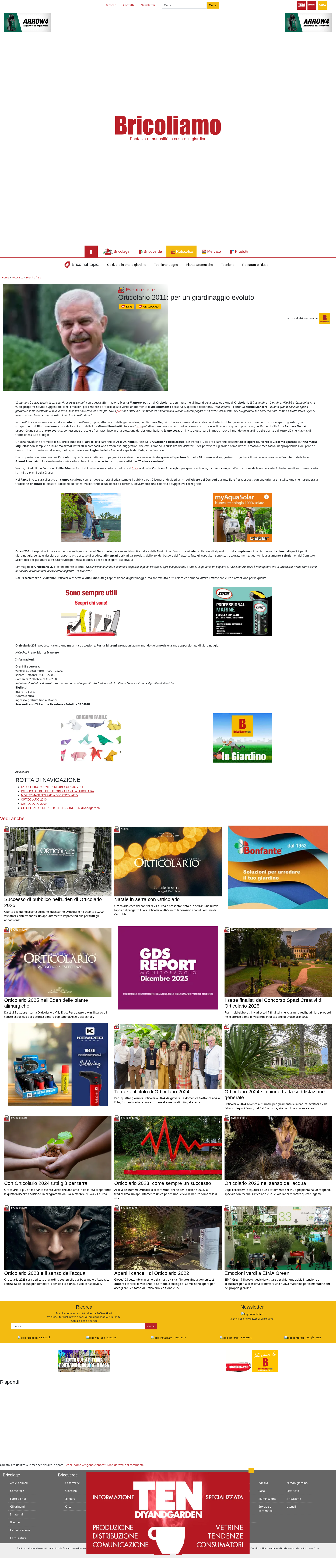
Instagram (179, 1337)
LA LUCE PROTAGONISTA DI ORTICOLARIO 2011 (52, 787)
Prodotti (230, 1475)
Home (5, 277)
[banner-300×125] (27, 22)
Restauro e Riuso (255, 265)
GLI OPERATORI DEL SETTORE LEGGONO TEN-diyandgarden (60, 808)
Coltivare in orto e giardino (126, 265)
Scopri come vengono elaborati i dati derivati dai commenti (104, 1465)
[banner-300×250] (91, 517)
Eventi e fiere (33, 277)
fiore (135, 468)
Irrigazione (293, 1499)
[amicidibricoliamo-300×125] (252, 1361)
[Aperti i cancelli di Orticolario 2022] (168, 1238)
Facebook (44, 1337)
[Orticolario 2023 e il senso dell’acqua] (57, 1238)
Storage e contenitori (265, 1509)
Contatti (128, 5)
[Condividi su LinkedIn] (6, 419)
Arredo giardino (297, 1483)
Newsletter (148, 5)
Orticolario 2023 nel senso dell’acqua (265, 1183)
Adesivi (263, 1483)
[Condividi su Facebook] (6, 403)
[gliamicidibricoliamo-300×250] (91, 611)
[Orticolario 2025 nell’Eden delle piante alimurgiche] (57, 962)
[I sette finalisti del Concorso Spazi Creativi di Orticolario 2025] (278, 962)
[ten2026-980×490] (168, 1513)
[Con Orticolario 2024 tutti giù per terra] (57, 1148)
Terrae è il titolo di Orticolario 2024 (152, 1091)
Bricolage (11, 1475)
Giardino (71, 1491)
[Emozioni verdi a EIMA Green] (278, 1238)
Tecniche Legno (166, 265)
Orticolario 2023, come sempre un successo (162, 1183)
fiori (119, 411)
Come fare (17, 1491)
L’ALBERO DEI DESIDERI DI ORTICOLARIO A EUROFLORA (57, 791)
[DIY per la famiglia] (312, 5)
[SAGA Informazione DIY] (322, 5)
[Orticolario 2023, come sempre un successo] (168, 1148)
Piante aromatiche (199, 265)
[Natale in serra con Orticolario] (168, 861)
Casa (261, 1491)
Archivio (111, 5)
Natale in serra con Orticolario (147, 899)
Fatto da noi (18, 1499)
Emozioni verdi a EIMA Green (257, 1273)
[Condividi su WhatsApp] (6, 427)
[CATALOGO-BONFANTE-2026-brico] (278, 867)
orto (139, 426)
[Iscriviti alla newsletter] (252, 1314)
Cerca (212, 5)
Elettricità (292, 1491)
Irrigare (70, 1499)
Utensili (291, 1506)
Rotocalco (17, 277)
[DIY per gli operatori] (301, 5)
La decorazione (20, 1530)
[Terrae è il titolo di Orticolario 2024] (168, 1056)
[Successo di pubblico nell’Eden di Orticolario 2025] (57, 861)
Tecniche (227, 265)
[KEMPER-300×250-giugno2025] (58, 1064)
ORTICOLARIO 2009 (34, 804)
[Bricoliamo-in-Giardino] (242, 738)
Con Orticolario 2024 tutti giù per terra (45, 1183)
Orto (68, 1506)
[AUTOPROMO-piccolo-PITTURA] (84, 1361)
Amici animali (19, 1483)
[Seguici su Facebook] (17, 5)
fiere (129, 306)
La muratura (18, 1538)
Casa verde (72, 1483)
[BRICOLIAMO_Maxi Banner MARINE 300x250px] (242, 611)
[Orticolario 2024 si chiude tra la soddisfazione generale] (278, 1056)
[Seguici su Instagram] (23, 5)
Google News (313, 1337)
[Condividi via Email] (6, 435)
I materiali (16, 1514)
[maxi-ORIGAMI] (91, 738)
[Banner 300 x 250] (242, 517)
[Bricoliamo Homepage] (91, 251)
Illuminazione (267, 1499)
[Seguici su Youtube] (10, 5)
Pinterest (246, 1337)
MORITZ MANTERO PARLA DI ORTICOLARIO (49, 795)
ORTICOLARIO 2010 (34, 799)
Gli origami (17, 1506)
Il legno (15, 1522)
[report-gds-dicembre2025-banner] (168, 968)
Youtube (111, 1337)
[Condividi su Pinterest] (6, 411)
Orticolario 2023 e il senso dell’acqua (44, 1273)
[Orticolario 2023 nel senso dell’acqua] (278, 1148)
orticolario (151, 306)
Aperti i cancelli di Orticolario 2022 (151, 1273)
